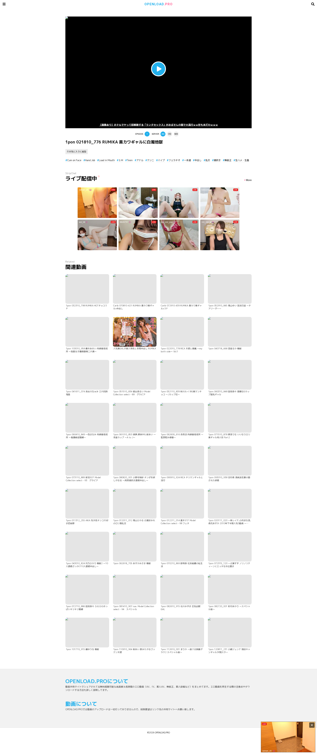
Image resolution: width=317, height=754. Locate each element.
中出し (198, 160)
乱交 (207, 160)
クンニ (150, 160)
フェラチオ (174, 160)
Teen (130, 160)
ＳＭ (121, 160)
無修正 (228, 160)
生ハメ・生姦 (242, 160)
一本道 (187, 160)
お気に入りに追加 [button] (77, 151)
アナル (139, 160)
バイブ (161, 160)
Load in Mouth (107, 160)
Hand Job (90, 160)
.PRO (158, 4)
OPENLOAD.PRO (162, 732)
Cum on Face (74, 160)
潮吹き (217, 160)
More (249, 180)
